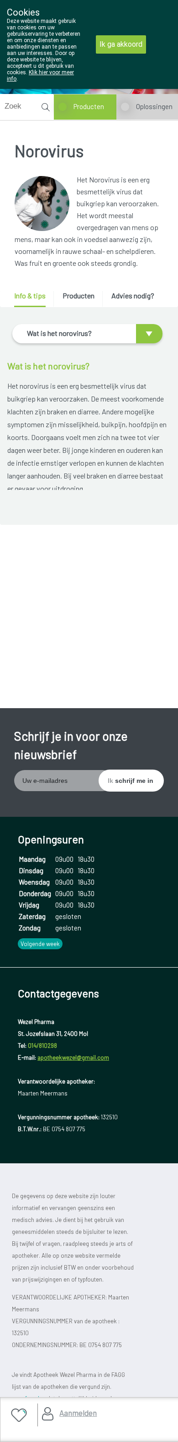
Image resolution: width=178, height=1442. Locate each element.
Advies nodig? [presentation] (132, 295)
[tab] (33, 299)
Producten (88, 106)
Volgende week (40, 943)
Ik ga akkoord (120, 44)
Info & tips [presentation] (30, 295)
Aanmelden (78, 1412)
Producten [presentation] (78, 295)
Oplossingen (154, 106)
